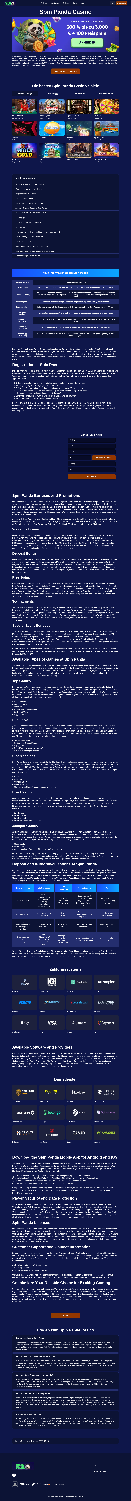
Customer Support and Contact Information (31, 246)
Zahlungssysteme (22, 218)
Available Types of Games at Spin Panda (31, 208)
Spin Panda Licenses (23, 241)
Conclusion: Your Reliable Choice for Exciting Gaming (35, 251)
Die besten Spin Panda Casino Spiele (29, 184)
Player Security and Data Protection (29, 237)
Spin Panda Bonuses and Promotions (29, 203)
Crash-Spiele (77, 93)
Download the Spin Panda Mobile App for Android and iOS (37, 232)
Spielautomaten (104, 93)
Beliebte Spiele (23, 93)
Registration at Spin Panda (25, 194)
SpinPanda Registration (24, 199)
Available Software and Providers (28, 222)
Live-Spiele (51, 93)
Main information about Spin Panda (28, 189)
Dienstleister (20, 227)
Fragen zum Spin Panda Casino (27, 256)
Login (83, 3)
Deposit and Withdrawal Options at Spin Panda (33, 213)
